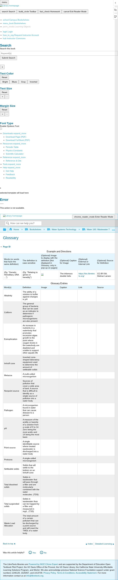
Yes (34, 553)
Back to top (8, 544)
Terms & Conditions (66, 573)
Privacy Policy (49, 573)
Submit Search (8, 58)
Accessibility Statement (86, 573)
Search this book (7, 48)
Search (7, 223)
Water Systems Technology (64, 229)
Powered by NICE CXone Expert (44, 564)
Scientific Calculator (15, 154)
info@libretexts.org (34, 576)
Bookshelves (35, 229)
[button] (10, 174)
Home (16, 229)
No (45, 553)
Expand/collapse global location (113, 229)
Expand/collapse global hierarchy (6, 229)
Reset (4, 77)
